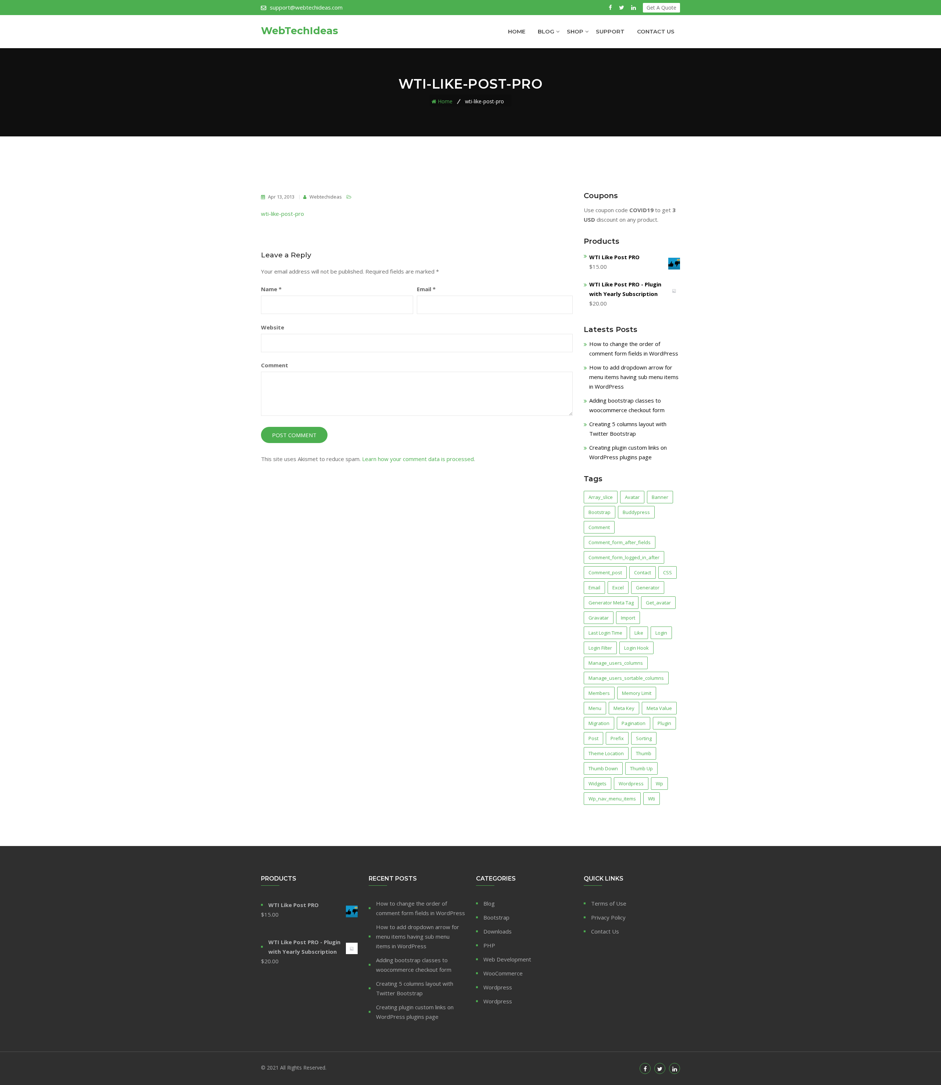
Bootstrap (496, 917)
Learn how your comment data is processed (418, 459)
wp (659, 783)
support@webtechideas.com (306, 7)
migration (598, 723)
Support (610, 31)
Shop (575, 31)
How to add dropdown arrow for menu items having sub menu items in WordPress (634, 377)
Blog (546, 31)
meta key (623, 708)
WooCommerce (503, 973)
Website (272, 327)
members (599, 693)
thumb (643, 753)
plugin (664, 723)
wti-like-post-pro (282, 213)
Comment (274, 365)
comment (599, 527)
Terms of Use (608, 903)
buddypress (636, 512)
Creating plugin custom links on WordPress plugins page (415, 1011)
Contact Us (656, 31)
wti (651, 798)
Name (271, 289)
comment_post (605, 572)
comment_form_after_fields (619, 542)
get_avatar (658, 602)
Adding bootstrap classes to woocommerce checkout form (413, 964)
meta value (659, 708)
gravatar (598, 617)
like (638, 632)
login (661, 632)
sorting (644, 738)
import (628, 617)
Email (426, 289)
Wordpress (631, 783)
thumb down (603, 768)
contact (642, 572)
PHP (489, 945)
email (594, 587)
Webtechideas (325, 196)
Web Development (507, 959)
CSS (667, 572)
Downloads (497, 931)
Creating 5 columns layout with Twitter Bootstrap (414, 988)
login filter (600, 648)
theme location (606, 753)
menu (594, 708)
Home (516, 31)
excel (618, 587)
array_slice (600, 497)
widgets (597, 783)
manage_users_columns (615, 663)
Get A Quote (661, 7)
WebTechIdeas (299, 30)
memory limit (636, 693)
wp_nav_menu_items (612, 798)
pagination (633, 723)
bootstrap (599, 512)
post (593, 738)
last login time (605, 632)
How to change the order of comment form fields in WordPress (420, 908)
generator (647, 587)
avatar (632, 497)
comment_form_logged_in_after (623, 557)
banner (660, 497)
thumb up (641, 768)
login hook (636, 648)
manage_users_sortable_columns (626, 678)
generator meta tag (611, 602)
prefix (617, 738)
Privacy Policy (608, 917)
